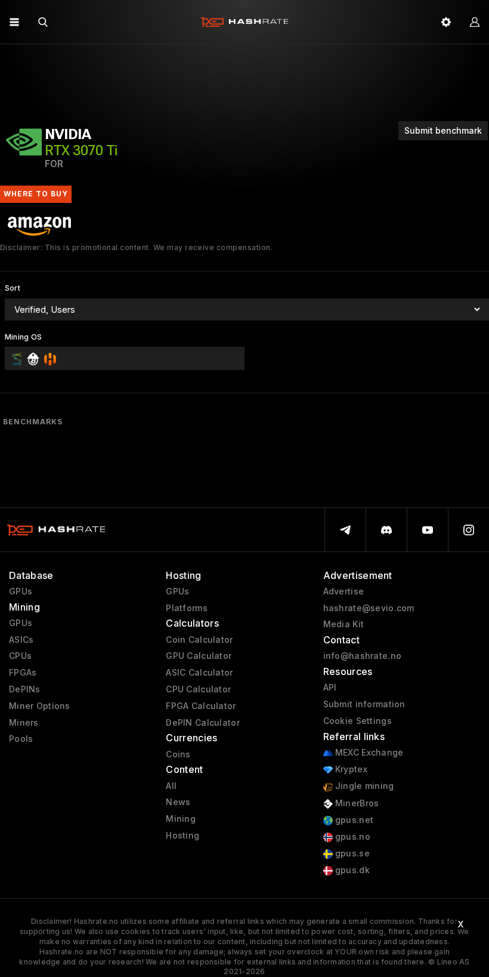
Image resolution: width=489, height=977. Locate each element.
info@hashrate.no (362, 656)
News (178, 802)
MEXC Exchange (368, 752)
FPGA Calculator (201, 706)
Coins (178, 754)
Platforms (187, 608)
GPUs (20, 591)
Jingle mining (363, 786)
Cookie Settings (357, 721)
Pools (21, 739)
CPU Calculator (198, 689)
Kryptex (350, 769)
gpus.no (351, 837)
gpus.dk (351, 870)
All (171, 786)
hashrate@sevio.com (368, 608)
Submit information (364, 704)
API (330, 687)
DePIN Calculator (202, 723)
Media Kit (343, 624)
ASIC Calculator (199, 672)
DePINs (25, 689)
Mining (181, 819)
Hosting (182, 835)
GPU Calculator (198, 656)
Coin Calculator (199, 640)
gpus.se (351, 853)
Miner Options (39, 706)
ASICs (21, 640)
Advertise (343, 591)
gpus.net (353, 820)
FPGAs (22, 672)
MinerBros (356, 803)
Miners (24, 723)
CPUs (20, 656)
